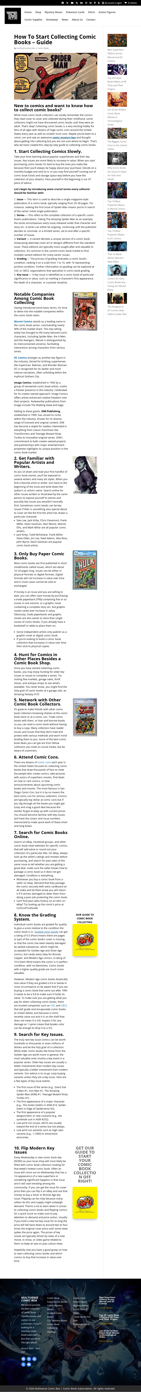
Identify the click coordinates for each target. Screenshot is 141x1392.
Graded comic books (46, 931)
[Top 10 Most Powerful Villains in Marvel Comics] (117, 191)
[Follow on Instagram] (29, 1359)
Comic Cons (79, 1298)
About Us (77, 20)
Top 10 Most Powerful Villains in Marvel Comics (116, 205)
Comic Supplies (33, 20)
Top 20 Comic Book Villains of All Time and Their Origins (109, 1317)
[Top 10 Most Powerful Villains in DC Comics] (117, 220)
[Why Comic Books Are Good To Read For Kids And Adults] (117, 159)
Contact (90, 20)
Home (28, 12)
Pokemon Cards (75, 12)
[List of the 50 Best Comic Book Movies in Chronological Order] (117, 100)
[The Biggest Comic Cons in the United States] (117, 134)
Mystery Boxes (53, 12)
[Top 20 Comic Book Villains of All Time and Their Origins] (117, 70)
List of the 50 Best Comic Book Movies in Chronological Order (117, 117)
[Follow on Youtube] (29, 1364)
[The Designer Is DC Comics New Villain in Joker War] (117, 299)
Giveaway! (52, 20)
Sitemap (51, 1331)
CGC (52, 1005)
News (65, 20)
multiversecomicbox (26, 48)
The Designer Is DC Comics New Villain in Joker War (117, 310)
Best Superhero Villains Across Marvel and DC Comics (107, 1300)
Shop (38, 12)
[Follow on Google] (34, 1359)
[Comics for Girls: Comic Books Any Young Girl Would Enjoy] (117, 271)
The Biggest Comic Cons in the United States (117, 145)
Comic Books (43, 48)
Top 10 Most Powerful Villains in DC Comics (116, 234)
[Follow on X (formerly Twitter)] (23, 1364)
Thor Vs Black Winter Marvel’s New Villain (116, 258)
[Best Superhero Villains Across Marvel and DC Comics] (117, 41)
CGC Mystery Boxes (57, 1320)
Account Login (113, 3)
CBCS (64, 1005)
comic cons (44, 762)
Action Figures (107, 12)
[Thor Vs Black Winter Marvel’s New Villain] (117, 247)
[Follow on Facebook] (23, 1359)
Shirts (91, 12)
